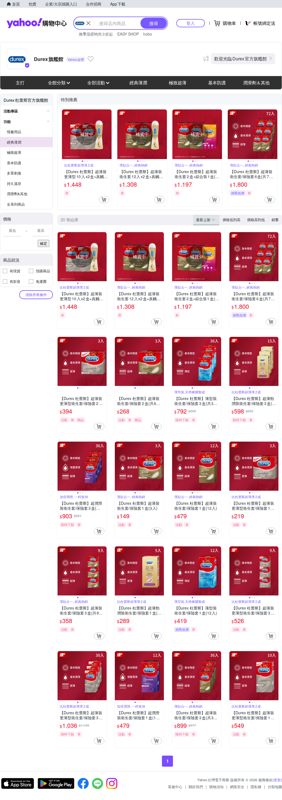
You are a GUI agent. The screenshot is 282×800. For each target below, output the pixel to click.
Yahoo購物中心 (37, 23)
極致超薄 (177, 82)
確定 (43, 243)
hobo (147, 34)
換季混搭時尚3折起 (96, 34)
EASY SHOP (128, 34)
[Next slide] (108, 134)
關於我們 (196, 786)
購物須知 (216, 786)
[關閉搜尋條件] (88, 23)
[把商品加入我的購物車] (104, 199)
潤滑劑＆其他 (256, 82)
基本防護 (217, 82)
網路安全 (237, 786)
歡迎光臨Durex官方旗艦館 (240, 58)
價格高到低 (256, 219)
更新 (277, 779)
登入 (190, 23)
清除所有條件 (36, 294)
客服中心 (175, 786)
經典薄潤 (138, 82)
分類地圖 (275, 786)
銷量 (275, 219)
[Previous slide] (65, 134)
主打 (20, 82)
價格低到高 (231, 219)
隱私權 (256, 786)
